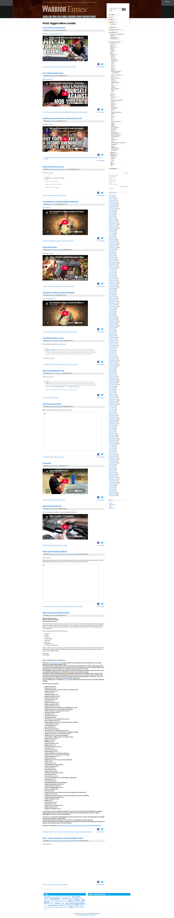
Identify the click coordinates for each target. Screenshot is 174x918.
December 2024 (113, 203)
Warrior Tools (65, 554)
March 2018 (112, 335)
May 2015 (111, 391)
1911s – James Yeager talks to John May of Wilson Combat (63, 838)
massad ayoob (61, 66)
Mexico (72, 902)
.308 (45, 397)
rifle (57, 195)
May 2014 (111, 410)
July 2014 (111, 407)
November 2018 (113, 322)
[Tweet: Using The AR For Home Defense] (102, 64)
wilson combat (72, 66)
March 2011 (112, 472)
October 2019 (112, 304)
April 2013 (111, 431)
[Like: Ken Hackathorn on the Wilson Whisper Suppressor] (98, 238)
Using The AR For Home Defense (54, 28)
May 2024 (111, 215)
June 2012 (111, 448)
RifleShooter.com (62, 344)
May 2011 (111, 469)
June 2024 (111, 213)
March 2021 (112, 277)
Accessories (56, 169)
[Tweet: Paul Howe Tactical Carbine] (102, 454)
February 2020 (112, 298)
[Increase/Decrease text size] (166, 1)
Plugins (111, 178)
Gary (50, 840)
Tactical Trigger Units (74, 386)
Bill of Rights (76, 897)
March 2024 (112, 218)
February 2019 (112, 317)
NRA (45, 903)
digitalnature (85, 913)
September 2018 (113, 325)
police (52, 903)
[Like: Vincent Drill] (98, 497)
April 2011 (111, 471)
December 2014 (113, 399)
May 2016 (111, 371)
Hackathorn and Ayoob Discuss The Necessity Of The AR (62, 118)
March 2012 (112, 453)
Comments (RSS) (91, 915)
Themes (111, 182)
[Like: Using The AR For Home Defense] (99, 64)
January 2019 (112, 319)
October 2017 (112, 343)
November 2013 (113, 420)
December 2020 (113, 281)
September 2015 (113, 384)
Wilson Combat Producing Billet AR (55, 551)
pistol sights (60, 286)
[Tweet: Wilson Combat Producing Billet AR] (102, 604)
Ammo (53, 896)
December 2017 (113, 340)
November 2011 (113, 459)
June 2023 (111, 233)
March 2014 (112, 414)
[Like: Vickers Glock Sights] (98, 284)
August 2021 (112, 268)
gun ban (58, 900)
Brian (50, 30)
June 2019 (111, 311)
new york (71, 831)
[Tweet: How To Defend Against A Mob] (102, 109)
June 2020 (111, 291)
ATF (58, 897)
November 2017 (113, 342)
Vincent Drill (47, 463)
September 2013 (113, 423)
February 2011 (112, 474)
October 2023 (112, 226)
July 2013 (111, 427)
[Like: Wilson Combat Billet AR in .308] (98, 395)
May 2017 (111, 352)
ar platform (60, 364)
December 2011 (113, 458)
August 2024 (112, 210)
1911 (47, 331)
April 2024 (111, 216)
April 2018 (111, 334)
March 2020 (112, 296)
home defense (53, 66)
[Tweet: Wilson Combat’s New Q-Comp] (102, 193)
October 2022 (112, 246)
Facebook (111, 188)
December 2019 (113, 301)
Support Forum (112, 181)
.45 (45, 331)
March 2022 (112, 257)
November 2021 (113, 264)
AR (45, 66)
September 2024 (113, 208)
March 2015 (112, 394)
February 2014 (112, 415)
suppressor (59, 240)
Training (55, 466)
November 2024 (113, 205)
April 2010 (111, 490)
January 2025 (112, 202)
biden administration (67, 896)
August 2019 (112, 308)
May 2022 (111, 254)
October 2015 (112, 383)
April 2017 (111, 353)
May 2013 (111, 430)
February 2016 (112, 376)
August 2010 (112, 484)
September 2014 (113, 404)
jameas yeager (51, 884)
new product (57, 606)
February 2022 (112, 259)
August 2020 (112, 288)
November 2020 (113, 283)
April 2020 (111, 295)
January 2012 (112, 456)
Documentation (112, 176)
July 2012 (111, 446)
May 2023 (111, 234)
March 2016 (112, 374)
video (66, 66)
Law (68, 902)
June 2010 (111, 487)
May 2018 (111, 332)
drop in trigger (49, 545)
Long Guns (62, 169)
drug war (82, 898)
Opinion (60, 840)
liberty (67, 831)
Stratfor (76, 905)
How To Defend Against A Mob (53, 73)
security (45, 905)
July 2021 (111, 270)
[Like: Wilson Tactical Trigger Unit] (98, 543)
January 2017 (112, 358)
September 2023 (113, 228)
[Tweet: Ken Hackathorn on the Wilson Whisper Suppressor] (102, 238)
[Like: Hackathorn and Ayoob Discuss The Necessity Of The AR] (99, 155)
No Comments (101, 66)
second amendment (90, 157)
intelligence (57, 902)
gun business (64, 900)
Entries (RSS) (81, 915)
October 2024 (112, 206)
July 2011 (111, 466)
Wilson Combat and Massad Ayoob (54, 33)
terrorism (56, 907)
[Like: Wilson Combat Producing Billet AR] (98, 604)
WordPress (112, 507)
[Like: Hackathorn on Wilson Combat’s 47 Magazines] (98, 329)
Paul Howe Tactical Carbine (52, 404)
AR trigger (61, 512)
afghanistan (47, 897)
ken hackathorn (73, 157)
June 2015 (111, 389)
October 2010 (112, 480)
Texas (61, 907)
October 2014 (112, 402)
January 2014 (112, 417)
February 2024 (112, 220)
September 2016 (113, 365)
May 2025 (111, 195)
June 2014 (111, 409)
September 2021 (113, 267)
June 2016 (111, 370)
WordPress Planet (113, 184)
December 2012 (113, 438)
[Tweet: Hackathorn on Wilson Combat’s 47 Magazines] (102, 329)
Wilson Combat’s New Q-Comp (53, 167)
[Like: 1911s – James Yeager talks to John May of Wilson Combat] (98, 882)
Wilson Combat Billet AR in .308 (53, 371)
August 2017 (112, 347)
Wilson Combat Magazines (49, 298)
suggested (99, 676)
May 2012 (111, 449)
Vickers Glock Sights (50, 247)
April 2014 (111, 412)
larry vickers (51, 286)
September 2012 (113, 443)
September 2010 (113, 482)
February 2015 (112, 396)
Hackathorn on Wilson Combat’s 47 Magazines (58, 293)
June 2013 (111, 428)
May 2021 (111, 273)
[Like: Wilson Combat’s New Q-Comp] (98, 193)
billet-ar (52, 606)
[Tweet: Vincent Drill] (102, 497)
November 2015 (113, 381)
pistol (55, 286)
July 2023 (111, 231)
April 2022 (111, 255)
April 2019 (111, 314)
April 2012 (111, 451)
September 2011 (113, 462)
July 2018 (111, 329)
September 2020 (113, 286)
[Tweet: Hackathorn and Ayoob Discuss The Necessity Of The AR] (102, 155)
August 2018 (112, 327)
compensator (53, 195)
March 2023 (112, 237)
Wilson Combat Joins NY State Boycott (56, 613)
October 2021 (112, 265)
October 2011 (112, 461)
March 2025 (112, 198)
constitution (75, 898)
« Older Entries (47, 889)
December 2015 (113, 379)
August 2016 (112, 366)
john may (57, 884)
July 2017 (111, 348)
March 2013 (112, 433)
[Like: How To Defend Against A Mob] (99, 109)
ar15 (68, 364)
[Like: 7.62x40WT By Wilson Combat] (98, 362)
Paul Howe (51, 457)
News (54, 30)
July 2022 (111, 251)
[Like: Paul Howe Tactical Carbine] (98, 454)
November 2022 (113, 244)
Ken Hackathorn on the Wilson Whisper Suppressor (60, 202)
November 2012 (113, 440)
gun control (60, 157)
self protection (73, 112)
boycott (46, 831)
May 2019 (111, 312)
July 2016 (111, 368)
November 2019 (113, 303)
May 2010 (111, 489)
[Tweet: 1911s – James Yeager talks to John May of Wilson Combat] (102, 882)
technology (50, 907)
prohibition (57, 904)
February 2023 (112, 239)
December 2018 (113, 321)
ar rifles (46, 157)
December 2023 (113, 223)
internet (62, 902)
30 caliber (46, 364)
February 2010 (112, 493)
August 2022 (112, 249)
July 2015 (111, 387)
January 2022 (112, 260)
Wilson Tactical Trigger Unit (52, 506)
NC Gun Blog (67, 679)
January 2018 (112, 339)
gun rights (52, 112)
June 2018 (111, 330)
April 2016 (111, 373)
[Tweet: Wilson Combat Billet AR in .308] (102, 395)
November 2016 (113, 361)
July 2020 (111, 290)
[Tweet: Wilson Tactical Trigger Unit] (102, 543)
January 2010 (112, 495)
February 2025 (112, 200)
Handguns (55, 249)
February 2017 (112, 356)
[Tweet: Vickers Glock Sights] (102, 283)
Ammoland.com (55, 663)
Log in (110, 503)
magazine (60, 331)
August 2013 (112, 425)
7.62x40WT (53, 349)
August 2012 (112, 445)
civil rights (46, 112)
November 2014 (113, 400)
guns (52, 902)
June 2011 (111, 467)
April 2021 (111, 275)
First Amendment (51, 900)
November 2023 (113, 224)
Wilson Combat (49, 124)
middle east (77, 902)
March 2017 (112, 355)
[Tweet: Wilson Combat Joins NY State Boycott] (102, 829)
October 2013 (112, 422)
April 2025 (111, 197)
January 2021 (112, 280)
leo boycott (62, 831)
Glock (45, 286)
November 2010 (113, 479)
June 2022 (111, 252)
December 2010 (113, 477)
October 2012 (112, 441)
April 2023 (111, 236)
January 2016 (112, 378)
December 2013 (113, 418)
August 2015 (112, 386)
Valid (112, 504)
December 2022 (113, 242)
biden (61, 896)
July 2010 (111, 485)
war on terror (46, 908)
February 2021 (112, 278)
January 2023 (112, 241)
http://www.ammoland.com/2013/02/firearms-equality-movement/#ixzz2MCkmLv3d (80, 825)
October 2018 (112, 324)
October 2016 (112, 363)
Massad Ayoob (49, 79)
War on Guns (79, 907)
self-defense (53, 905)
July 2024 (111, 211)
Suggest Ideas (112, 179)
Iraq (65, 902)
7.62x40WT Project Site (48, 358)
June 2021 (111, 272)
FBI (45, 900)
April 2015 (111, 392)
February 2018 (112, 337)
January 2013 (112, 436)
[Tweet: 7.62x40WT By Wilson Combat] (102, 362)
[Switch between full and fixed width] (168, 1)
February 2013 (112, 435)
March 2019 (112, 316)
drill (45, 499)
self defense (66, 112)
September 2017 (113, 345)
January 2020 (112, 299)
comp (47, 195)
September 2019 (113, 306)
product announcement (66, 606)
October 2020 (112, 285)
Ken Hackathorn (47, 207)
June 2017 (111, 350)
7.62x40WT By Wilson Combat (53, 338)
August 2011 (112, 464)
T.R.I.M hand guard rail (58, 386)
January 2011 (112, 475)
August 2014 (112, 405)
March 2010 (112, 492)
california (46, 898)
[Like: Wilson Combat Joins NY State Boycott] (98, 829)
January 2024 (112, 221)
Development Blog (113, 175)
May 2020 (111, 293)
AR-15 (47, 66)
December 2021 (113, 262)
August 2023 (112, 229)
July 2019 (111, 309)
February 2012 (112, 454)
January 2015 (112, 397)
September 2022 (113, 247)
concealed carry (66, 898)
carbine (46, 457)
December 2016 (113, 360)
